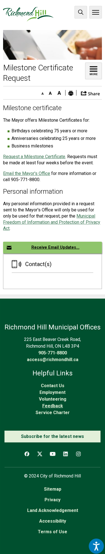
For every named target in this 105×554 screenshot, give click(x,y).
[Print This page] (71, 93)
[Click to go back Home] (28, 14)
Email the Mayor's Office (26, 173)
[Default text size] (50, 92)
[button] (90, 92)
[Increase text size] (59, 92)
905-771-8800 (52, 353)
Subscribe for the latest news (52, 436)
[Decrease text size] (41, 92)
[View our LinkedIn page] (65, 454)
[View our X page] (40, 454)
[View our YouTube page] (53, 454)
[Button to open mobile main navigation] (95, 12)
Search (80, 12)
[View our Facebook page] (27, 454)
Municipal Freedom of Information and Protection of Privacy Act (51, 222)
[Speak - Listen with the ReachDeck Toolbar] (96, 546)
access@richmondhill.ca (52, 359)
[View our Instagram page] (78, 454)
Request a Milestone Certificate (34, 156)
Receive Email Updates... (55, 247)
